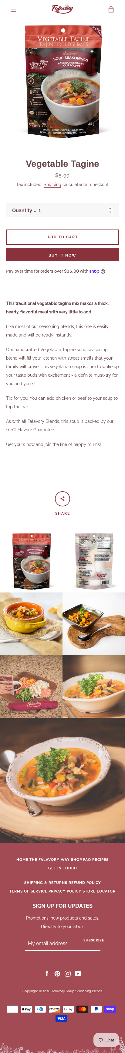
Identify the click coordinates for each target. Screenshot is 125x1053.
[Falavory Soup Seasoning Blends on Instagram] (68, 973)
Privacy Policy (65, 891)
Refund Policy (85, 883)
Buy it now (62, 255)
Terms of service (28, 891)
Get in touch (62, 868)
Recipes (100, 860)
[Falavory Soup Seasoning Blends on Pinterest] (57, 973)
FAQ (87, 860)
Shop (76, 860)
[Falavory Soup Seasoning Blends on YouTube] (78, 973)
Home (22, 860)
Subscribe (93, 940)
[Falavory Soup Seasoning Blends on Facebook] (47, 973)
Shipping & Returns (45, 883)
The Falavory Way (49, 860)
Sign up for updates (62, 906)
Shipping (52, 184)
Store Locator (99, 891)
